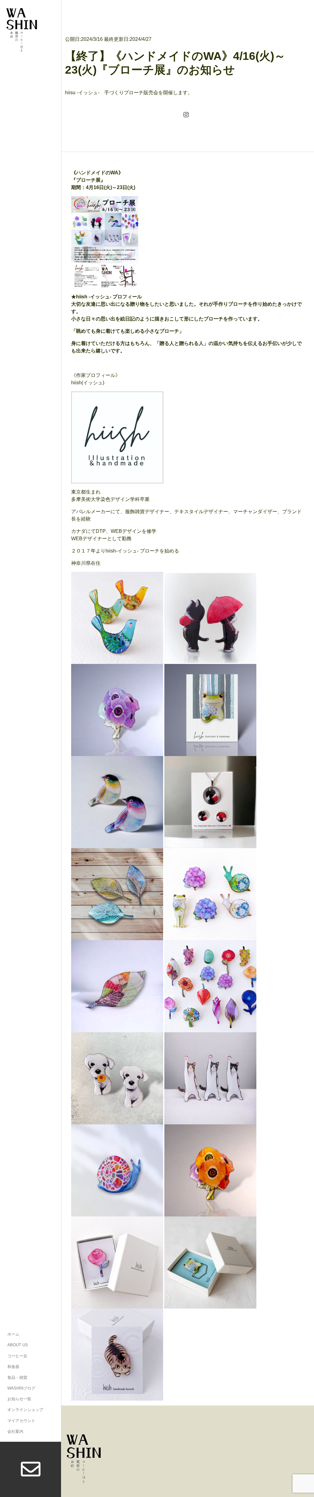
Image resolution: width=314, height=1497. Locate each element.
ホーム (13, 1334)
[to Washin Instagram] (186, 115)
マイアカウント (21, 1420)
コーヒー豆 (17, 1356)
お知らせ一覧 (19, 1399)
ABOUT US (17, 1345)
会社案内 (15, 1431)
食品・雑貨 (17, 1377)
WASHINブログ (21, 1388)
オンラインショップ (25, 1409)
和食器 (13, 1366)
